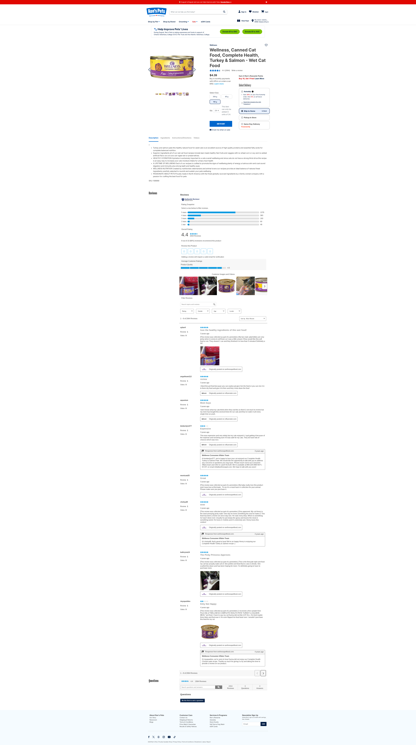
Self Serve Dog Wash (217, 724)
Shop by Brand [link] (169, 22)
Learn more (219, 84)
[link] (185, 681)
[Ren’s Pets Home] (156, 12)
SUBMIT (263, 724)
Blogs (151, 722)
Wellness (213, 45)
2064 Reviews (201, 681)
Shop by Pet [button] (153, 22)
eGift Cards (214, 726)
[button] (150, 70)
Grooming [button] (183, 22)
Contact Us (183, 717)
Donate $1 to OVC (230, 32)
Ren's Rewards (215, 717)
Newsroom (153, 720)
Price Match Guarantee (188, 724)
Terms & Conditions (186, 722)
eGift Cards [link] (205, 22)
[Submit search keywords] (224, 12)
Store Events (214, 722)
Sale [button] (194, 22)
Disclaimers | (198, 742)
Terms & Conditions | (188, 742)
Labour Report (206, 742)
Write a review (237, 70)
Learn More (259, 78)
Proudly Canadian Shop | (165, 742)
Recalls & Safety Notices (188, 726)
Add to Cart (221, 124)
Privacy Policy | (177, 742)
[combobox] (198, 12)
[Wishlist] (266, 45)
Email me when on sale (221, 130)
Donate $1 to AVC (252, 32)
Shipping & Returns (186, 720)
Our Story (153, 717)
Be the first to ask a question (192, 700)
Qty (211, 110)
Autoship (213, 720)
